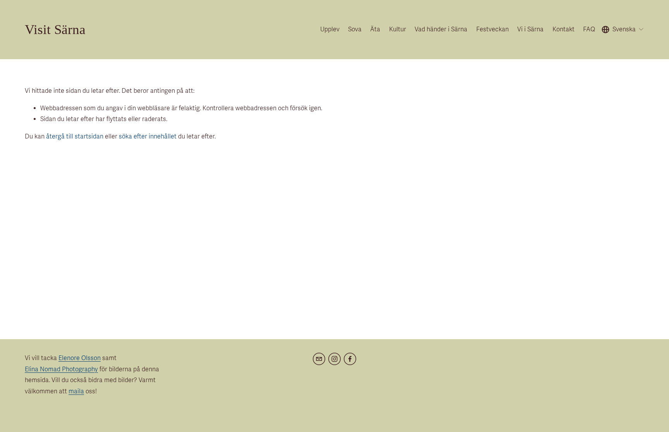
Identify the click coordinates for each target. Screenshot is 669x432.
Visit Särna (55, 29)
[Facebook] (350, 359)
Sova (355, 29)
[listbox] (623, 29)
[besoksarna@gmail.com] (319, 359)
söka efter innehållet (148, 136)
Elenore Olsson (79, 358)
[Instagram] (334, 359)
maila (76, 391)
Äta (375, 29)
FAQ (589, 29)
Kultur (397, 29)
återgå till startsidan (74, 136)
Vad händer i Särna (441, 29)
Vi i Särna (530, 29)
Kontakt (563, 29)
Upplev (330, 29)
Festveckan (492, 29)
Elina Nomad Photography (61, 369)
